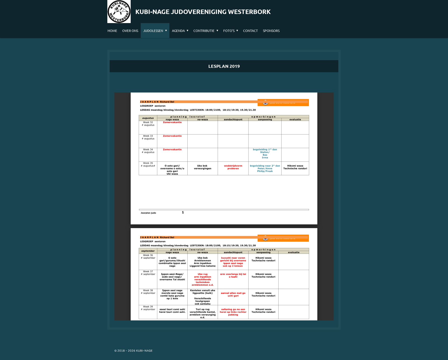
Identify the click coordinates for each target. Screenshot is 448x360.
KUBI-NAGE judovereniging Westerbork (203, 11)
